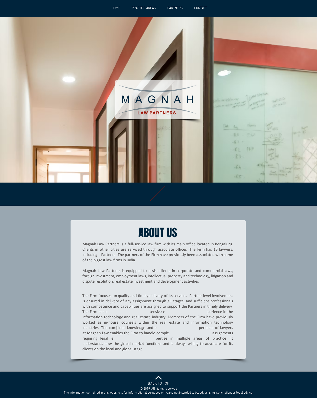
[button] (175, 8)
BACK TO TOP (158, 383)
